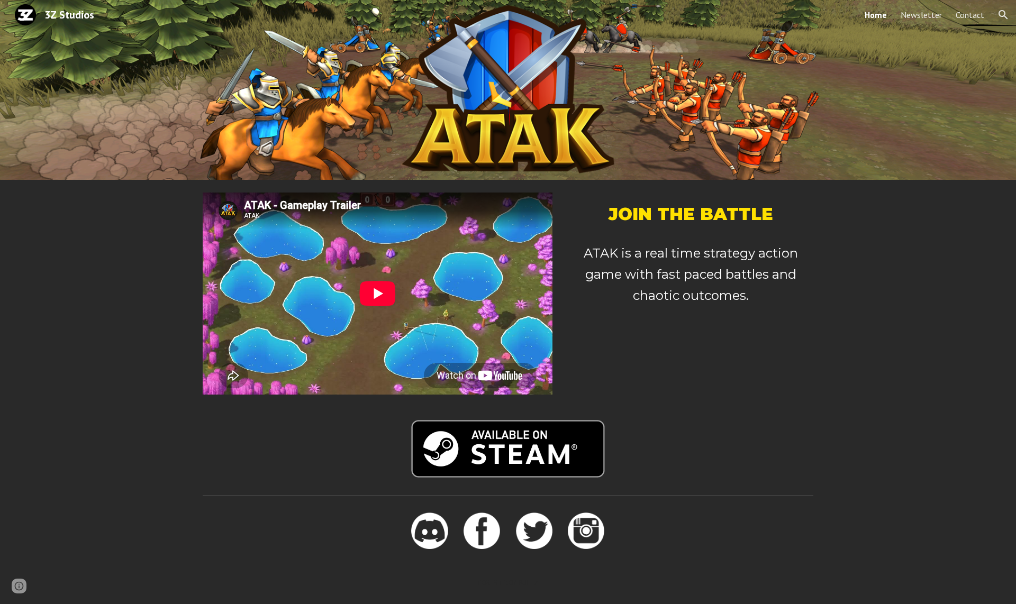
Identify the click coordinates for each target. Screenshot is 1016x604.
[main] (690, 214)
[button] (1003, 15)
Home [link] (876, 15)
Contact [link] (970, 15)
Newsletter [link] (921, 15)
